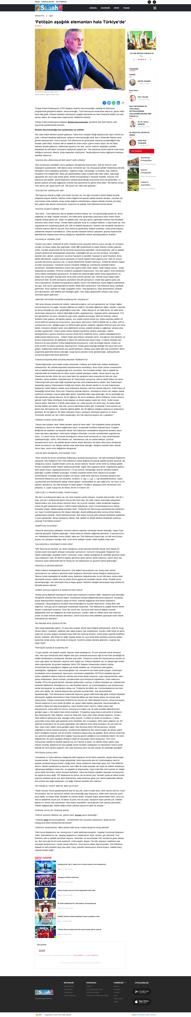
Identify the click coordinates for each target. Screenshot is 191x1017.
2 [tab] (140, 59)
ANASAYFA (39, 16)
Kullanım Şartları (47, 2)
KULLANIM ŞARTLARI (94, 989)
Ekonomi (105, 8)
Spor (116, 8)
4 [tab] (143, 59)
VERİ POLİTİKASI (92, 992)
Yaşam (126, 8)
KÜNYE (89, 986)
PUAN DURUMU (70, 995)
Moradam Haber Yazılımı (147, 1015)
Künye (37, 2)
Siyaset (116, 992)
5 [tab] (145, 59)
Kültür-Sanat (118, 999)
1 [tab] (138, 59)
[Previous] (133, 58)
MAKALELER (68, 986)
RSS (40, 1014)
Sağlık (116, 1002)
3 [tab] (141, 59)
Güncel (93, 8)
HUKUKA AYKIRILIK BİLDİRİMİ (97, 995)
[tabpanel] (141, 47)
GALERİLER (68, 989)
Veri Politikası (61, 2)
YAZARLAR (68, 992)
